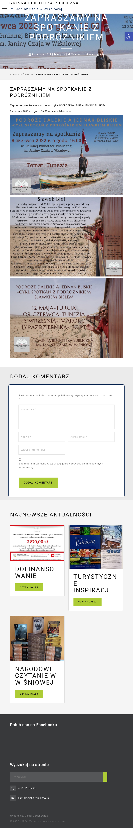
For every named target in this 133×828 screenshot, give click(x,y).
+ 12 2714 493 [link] (27, 788)
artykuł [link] (61, 54)
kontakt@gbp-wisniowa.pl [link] (34, 798)
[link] (129, 36)
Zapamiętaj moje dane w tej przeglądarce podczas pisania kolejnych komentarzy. (61, 465)
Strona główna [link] (20, 74)
